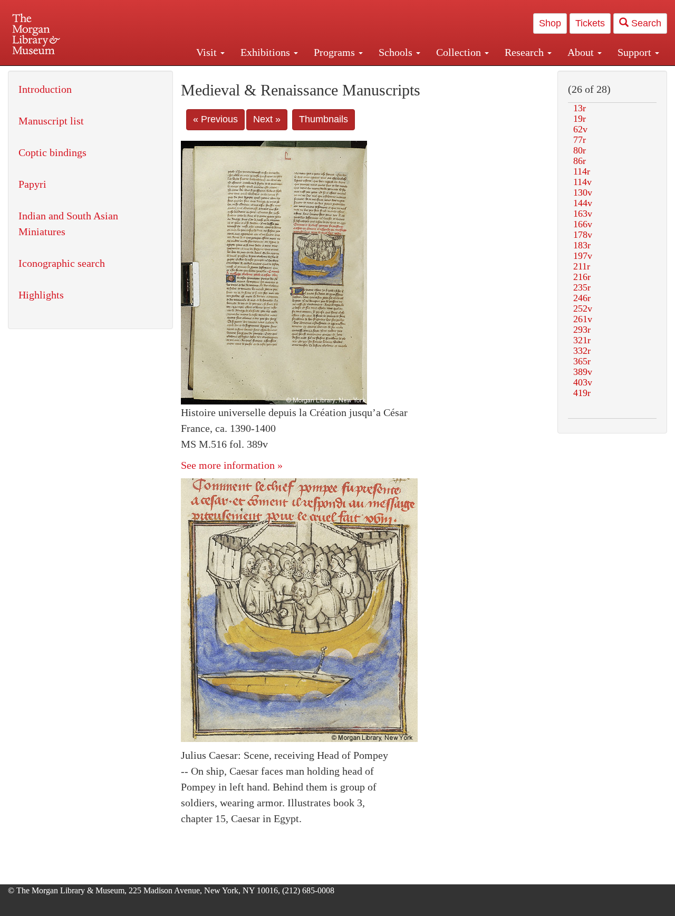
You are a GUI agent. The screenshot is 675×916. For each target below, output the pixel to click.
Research (525, 52)
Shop (550, 23)
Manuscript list (51, 121)
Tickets (590, 23)
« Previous (215, 119)
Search (645, 23)
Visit (207, 52)
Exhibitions (266, 52)
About (581, 52)
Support (636, 52)
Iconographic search (61, 263)
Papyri (32, 184)
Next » (267, 119)
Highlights (41, 295)
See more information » (232, 465)
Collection (460, 52)
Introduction (45, 89)
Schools (397, 52)
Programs (336, 52)
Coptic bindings (52, 152)
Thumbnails (323, 119)
